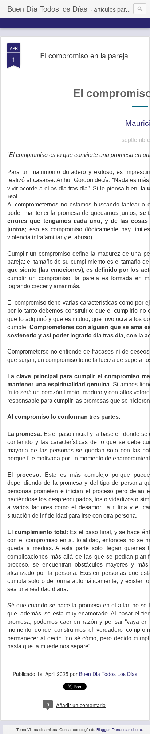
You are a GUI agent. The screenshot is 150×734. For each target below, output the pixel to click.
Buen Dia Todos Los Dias (108, 673)
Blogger (103, 729)
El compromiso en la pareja (84, 55)
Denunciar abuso (127, 729)
